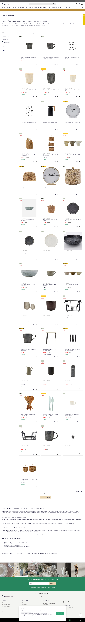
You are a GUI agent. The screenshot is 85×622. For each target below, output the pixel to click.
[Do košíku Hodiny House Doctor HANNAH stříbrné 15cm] (79, 129)
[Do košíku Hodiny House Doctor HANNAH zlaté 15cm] (57, 194)
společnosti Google (37, 615)
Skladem (6, 36)
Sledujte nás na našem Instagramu (43, 561)
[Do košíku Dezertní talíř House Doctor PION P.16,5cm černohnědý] (36, 259)
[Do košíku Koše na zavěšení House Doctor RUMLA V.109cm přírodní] (57, 161)
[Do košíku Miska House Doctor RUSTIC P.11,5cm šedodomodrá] (36, 291)
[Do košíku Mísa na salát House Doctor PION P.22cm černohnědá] (79, 259)
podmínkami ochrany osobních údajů (48, 587)
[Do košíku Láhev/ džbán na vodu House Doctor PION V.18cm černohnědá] (79, 389)
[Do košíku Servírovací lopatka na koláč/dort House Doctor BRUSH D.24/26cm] (57, 421)
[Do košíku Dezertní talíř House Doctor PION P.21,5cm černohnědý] (79, 226)
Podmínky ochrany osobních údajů (10, 609)
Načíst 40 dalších (45, 497)
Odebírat (52, 583)
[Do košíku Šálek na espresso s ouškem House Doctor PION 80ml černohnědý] (57, 64)
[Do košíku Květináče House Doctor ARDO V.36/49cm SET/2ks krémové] (36, 324)
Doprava (24, 602)
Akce (5, 37)
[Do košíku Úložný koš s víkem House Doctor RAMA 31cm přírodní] (36, 194)
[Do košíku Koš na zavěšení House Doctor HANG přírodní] (79, 194)
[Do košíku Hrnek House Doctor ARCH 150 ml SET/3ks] (79, 161)
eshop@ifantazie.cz (70, 601)
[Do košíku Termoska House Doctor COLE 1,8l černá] (57, 129)
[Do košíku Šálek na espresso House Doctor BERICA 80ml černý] (36, 64)
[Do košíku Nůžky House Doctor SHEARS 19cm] (79, 454)
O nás (3, 602)
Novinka (5, 39)
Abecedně (44, 33)
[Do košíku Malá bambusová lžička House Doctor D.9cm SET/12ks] (36, 421)
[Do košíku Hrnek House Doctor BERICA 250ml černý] (57, 96)
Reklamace (25, 604)
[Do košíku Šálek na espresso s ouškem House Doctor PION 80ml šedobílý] (79, 421)
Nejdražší (38, 33)
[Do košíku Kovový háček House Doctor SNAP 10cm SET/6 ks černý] (36, 129)
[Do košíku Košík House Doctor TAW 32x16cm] (36, 454)
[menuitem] (3, 7)
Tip (4, 41)
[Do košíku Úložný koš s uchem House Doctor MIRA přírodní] (57, 226)
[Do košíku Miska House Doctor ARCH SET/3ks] (79, 291)
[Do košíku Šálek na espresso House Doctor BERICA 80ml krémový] (79, 96)
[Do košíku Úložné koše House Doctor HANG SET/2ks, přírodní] (36, 486)
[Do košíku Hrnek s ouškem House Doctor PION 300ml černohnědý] (57, 454)
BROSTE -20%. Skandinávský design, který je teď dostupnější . (41, 9)
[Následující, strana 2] (47, 493)
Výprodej (6, 42)
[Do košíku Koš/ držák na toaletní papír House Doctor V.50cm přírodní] (36, 161)
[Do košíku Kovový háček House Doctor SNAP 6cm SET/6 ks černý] (79, 64)
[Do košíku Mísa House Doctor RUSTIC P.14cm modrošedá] (36, 226)
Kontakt (4, 611)
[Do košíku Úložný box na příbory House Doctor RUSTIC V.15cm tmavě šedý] (57, 389)
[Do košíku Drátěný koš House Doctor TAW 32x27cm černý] (79, 324)
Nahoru (78, 491)
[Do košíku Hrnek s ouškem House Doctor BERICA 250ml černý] (36, 356)
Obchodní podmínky (7, 608)
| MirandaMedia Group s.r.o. (76, 620)
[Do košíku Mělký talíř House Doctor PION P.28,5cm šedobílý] (57, 259)
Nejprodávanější (24, 33)
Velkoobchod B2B (6, 606)
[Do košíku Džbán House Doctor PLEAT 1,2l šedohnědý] (36, 389)
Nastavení (23, 617)
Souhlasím (60, 613)
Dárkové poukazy (6, 604)
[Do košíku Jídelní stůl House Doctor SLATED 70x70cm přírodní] (57, 356)
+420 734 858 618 (69, 603)
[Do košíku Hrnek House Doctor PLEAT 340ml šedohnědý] (57, 291)
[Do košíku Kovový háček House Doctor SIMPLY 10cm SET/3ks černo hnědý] (79, 356)
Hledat (54, 4)
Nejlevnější (31, 33)
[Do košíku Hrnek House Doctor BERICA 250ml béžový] (36, 96)
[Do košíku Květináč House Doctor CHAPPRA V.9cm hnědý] (57, 324)
